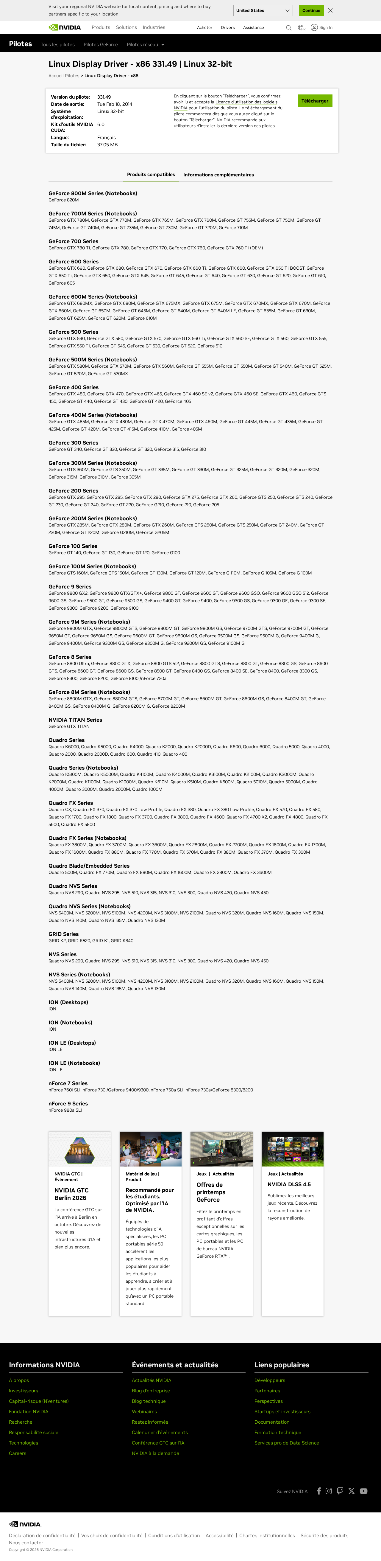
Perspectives (268, 1401)
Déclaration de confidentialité (42, 1535)
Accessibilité (220, 1535)
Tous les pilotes (58, 44)
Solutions (126, 27)
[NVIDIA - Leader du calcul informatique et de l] (65, 27)
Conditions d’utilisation (174, 1535)
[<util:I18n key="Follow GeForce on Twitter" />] (351, 1491)
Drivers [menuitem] (228, 27)
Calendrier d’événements (160, 1432)
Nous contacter (26, 1543)
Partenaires (267, 1391)
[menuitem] (101, 27)
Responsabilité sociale (33, 1432)
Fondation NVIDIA (29, 1411)
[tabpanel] (190, 652)
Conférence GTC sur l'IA (158, 1443)
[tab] (151, 174)
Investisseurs (23, 1391)
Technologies (23, 1443)
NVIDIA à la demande (155, 1453)
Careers (17, 1453)
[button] (300, 29)
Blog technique (149, 1401)
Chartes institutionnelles (267, 1535)
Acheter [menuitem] (205, 27)
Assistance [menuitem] (253, 27)
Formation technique (277, 1432)
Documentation (272, 1422)
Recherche (20, 1422)
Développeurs (269, 1380)
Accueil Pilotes (64, 75)
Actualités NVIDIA (151, 1380)
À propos (19, 1380)
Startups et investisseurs (282, 1411)
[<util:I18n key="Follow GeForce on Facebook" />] (319, 1491)
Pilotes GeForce (101, 44)
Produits (101, 27)
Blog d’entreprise (151, 1391)
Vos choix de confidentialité (112, 1535)
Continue (311, 10)
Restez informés (150, 1422)
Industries (154, 27)
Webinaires (144, 1411)
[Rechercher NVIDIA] (289, 26)
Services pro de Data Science (286, 1443)
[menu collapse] (173, 27)
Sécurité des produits (324, 1535)
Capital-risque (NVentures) (39, 1401)
